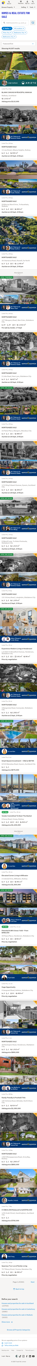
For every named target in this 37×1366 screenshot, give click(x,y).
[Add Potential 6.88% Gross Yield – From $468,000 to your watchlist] (35, 891)
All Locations (18, 28)
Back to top (19, 1289)
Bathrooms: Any (8, 37)
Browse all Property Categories (18, 1330)
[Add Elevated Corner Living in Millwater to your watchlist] (35, 837)
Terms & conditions (31, 1350)
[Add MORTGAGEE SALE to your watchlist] (35, 108)
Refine (7, 28)
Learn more (8, 1343)
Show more (6, 1322)
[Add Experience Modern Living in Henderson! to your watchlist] (35, 610)
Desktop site (5, 1350)
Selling (23, 7)
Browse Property (7, 7)
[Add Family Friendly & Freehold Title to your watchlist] (35, 1059)
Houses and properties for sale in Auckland (18, 1303)
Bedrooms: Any (19, 33)
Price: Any (6, 33)
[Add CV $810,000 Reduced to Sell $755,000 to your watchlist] (35, 1171)
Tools (32, 7)
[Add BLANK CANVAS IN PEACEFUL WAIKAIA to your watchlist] (35, 53)
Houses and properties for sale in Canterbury (18, 1309)
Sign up (27, 3)
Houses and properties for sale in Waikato (17, 1315)
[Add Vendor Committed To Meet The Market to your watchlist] (35, 776)
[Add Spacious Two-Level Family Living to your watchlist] (35, 1227)
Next (32, 1282)
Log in (33, 3)
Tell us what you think (11, 1345)
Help (12, 1350)
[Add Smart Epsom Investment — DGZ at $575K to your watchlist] (35, 722)
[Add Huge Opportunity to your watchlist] (35, 948)
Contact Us (20, 1350)
